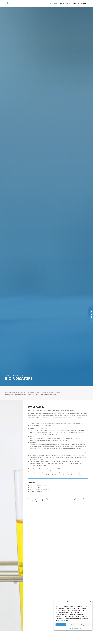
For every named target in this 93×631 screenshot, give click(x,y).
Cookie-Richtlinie (68, 628)
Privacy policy (75, 628)
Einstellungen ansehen (84, 625)
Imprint (79, 628)
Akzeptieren (60, 625)
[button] (90, 601)
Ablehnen (71, 625)
